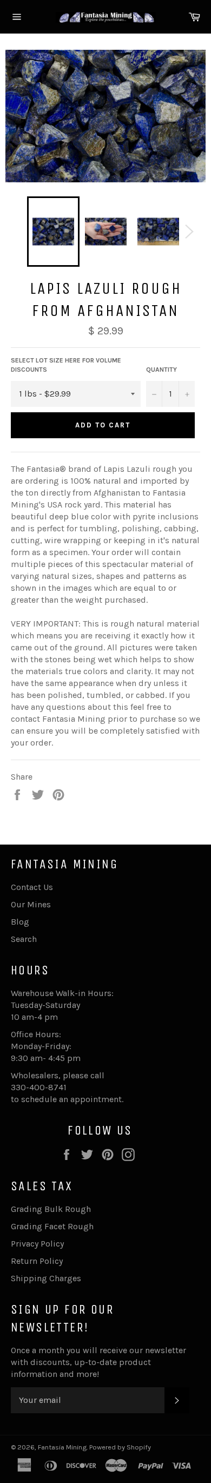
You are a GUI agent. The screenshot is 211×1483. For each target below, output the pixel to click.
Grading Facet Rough (52, 1226)
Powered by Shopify (120, 1447)
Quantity (161, 369)
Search (24, 939)
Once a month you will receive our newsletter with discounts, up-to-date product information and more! (98, 1362)
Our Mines (31, 904)
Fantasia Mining (62, 1447)
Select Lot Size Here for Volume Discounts (66, 365)
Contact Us (32, 887)
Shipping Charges (46, 1278)
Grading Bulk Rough (51, 1209)
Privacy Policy (37, 1243)
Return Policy (37, 1261)
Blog (20, 922)
